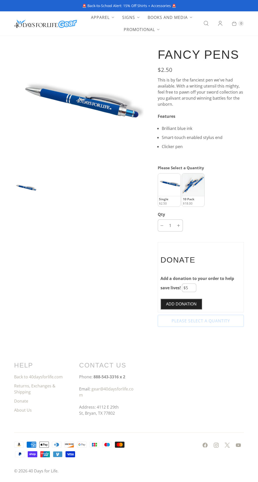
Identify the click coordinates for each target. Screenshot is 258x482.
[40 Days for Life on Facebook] (205, 445)
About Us (23, 410)
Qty (161, 214)
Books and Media (168, 17)
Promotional (139, 29)
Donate (21, 401)
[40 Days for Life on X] (227, 445)
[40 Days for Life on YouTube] (238, 445)
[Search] (206, 23)
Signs (128, 17)
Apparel (100, 17)
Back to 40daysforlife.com (38, 377)
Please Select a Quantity (181, 167)
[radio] (169, 190)
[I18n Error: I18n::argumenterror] (25, 189)
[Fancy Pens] (79, 109)
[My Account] (220, 23)
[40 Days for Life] (45, 23)
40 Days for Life (42, 471)
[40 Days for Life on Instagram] (216, 445)
